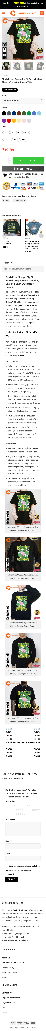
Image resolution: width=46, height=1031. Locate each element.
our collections (27, 305)
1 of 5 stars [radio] (9, 805)
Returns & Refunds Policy (13, 962)
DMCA (4, 1007)
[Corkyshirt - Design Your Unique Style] (23, 13)
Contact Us (7, 992)
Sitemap (5, 977)
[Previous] (5, 38)
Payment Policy (8, 1002)
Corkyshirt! (18, 355)
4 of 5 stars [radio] (27, 810)
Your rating (10, 801)
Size (4, 126)
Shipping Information (11, 997)
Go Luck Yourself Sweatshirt (9, 242)
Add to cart (28, 160)
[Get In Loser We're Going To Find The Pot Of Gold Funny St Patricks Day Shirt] (34, 227)
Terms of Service (9, 972)
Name (8, 841)
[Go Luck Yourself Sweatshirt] (11, 227)
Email (8, 853)
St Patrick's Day (19, 200)
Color (4, 108)
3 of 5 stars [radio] (11, 810)
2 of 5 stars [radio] (21, 805)
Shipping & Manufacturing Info (17, 269)
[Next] (40, 38)
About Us (6, 957)
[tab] (23, 263)
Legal (4, 1012)
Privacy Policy (8, 967)
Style (4, 95)
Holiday (5, 76)
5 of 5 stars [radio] (11, 814)
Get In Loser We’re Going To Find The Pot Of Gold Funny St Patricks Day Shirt (33, 245)
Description (9, 263)
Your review (11, 819)
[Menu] (3, 13)
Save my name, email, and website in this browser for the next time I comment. (22, 870)
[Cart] (42, 13)
